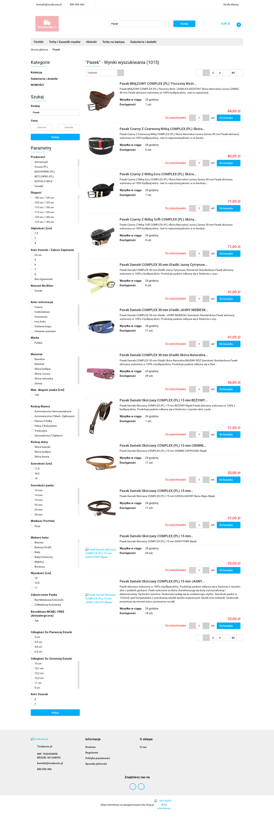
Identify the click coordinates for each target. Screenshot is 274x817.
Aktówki (91, 42)
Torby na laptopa (113, 42)
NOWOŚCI (37, 85)
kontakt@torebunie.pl (50, 763)
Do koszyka (226, 117)
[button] (93, 739)
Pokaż (55, 712)
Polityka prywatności (97, 758)
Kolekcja (37, 72)
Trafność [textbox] (92, 72)
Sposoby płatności (96, 763)
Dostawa (90, 746)
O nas (143, 746)
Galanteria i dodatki (44, 78)
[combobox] (104, 72)
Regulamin (91, 752)
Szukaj (55, 137)
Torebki (38, 42)
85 (233, 72)
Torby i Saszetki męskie (65, 42)
